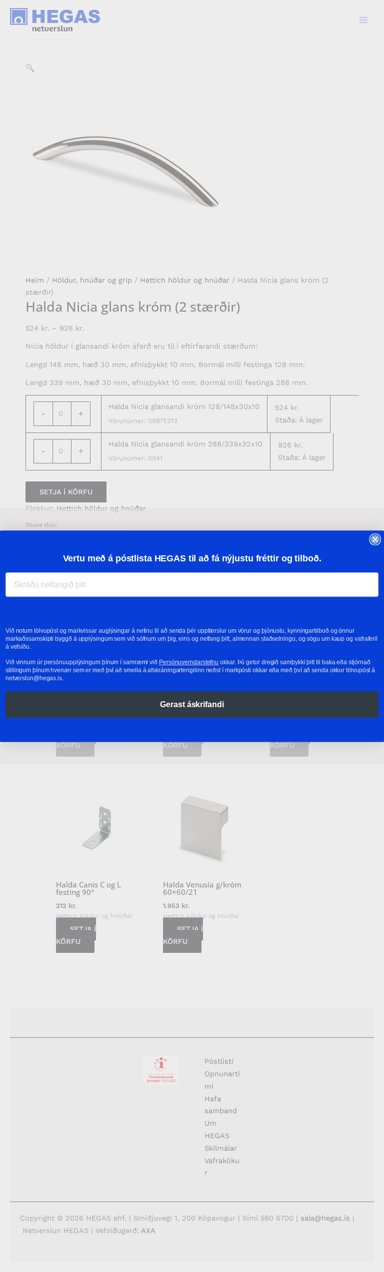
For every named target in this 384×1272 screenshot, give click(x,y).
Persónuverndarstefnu (188, 661)
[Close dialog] (375, 539)
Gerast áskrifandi (192, 704)
